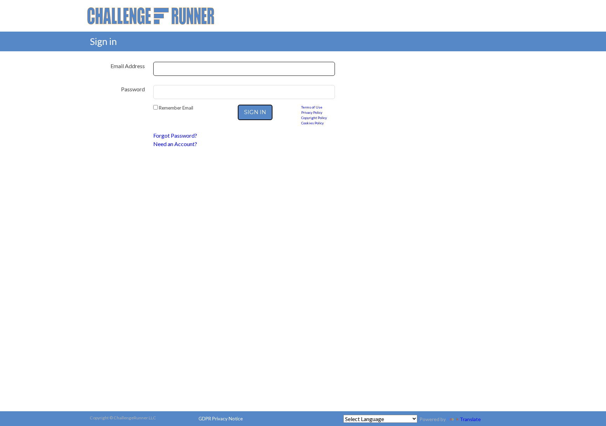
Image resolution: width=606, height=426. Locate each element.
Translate (470, 419)
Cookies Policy (312, 123)
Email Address (127, 66)
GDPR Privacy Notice (220, 418)
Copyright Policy (314, 118)
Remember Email (175, 108)
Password (133, 89)
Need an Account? (175, 143)
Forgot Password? (175, 135)
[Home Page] (151, 15)
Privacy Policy (311, 112)
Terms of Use (311, 107)
